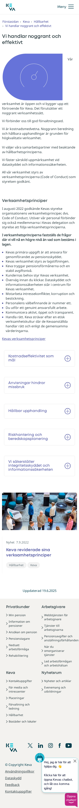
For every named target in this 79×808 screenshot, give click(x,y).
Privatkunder (18, 607)
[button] (71, 800)
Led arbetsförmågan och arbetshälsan (58, 663)
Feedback (12, 784)
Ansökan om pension (23, 632)
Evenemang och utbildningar (55, 689)
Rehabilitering (18, 656)
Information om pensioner (19, 624)
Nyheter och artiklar (57, 681)
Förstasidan (10, 21)
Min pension (17, 615)
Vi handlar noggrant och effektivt (28, 26)
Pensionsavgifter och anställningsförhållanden (61, 638)
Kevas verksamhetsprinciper (24, 338)
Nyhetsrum (52, 673)
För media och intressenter (18, 689)
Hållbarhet (41, 21)
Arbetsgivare (53, 607)
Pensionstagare (19, 638)
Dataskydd (13, 778)
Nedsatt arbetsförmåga (19, 647)
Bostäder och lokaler (22, 721)
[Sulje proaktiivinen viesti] (75, 761)
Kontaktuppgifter (20, 681)
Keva (26, 21)
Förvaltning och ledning (19, 706)
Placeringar (16, 698)
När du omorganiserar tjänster (54, 651)
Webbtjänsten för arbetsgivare (56, 617)
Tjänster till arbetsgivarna (53, 628)
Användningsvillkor (19, 771)
